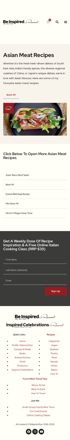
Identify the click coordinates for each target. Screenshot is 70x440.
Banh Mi (10, 184)
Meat (54, 357)
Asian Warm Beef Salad (17, 175)
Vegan (54, 345)
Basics (54, 369)
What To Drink (38, 389)
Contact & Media (22, 349)
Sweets (54, 361)
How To (54, 373)
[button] (57, 22)
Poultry (54, 353)
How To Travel (38, 393)
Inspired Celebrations (22, 369)
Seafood (54, 349)
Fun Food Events (38, 411)
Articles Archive (22, 357)
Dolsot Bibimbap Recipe (18, 194)
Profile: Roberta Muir (22, 345)
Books (22, 353)
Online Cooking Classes (38, 415)
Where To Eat (38, 385)
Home (22, 341)
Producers (22, 365)
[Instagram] (35, 431)
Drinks (54, 365)
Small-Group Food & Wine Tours (38, 407)
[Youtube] (41, 431)
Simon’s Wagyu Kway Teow (19, 213)
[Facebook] (28, 431)
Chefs (22, 361)
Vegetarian (54, 341)
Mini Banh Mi (12, 203)
